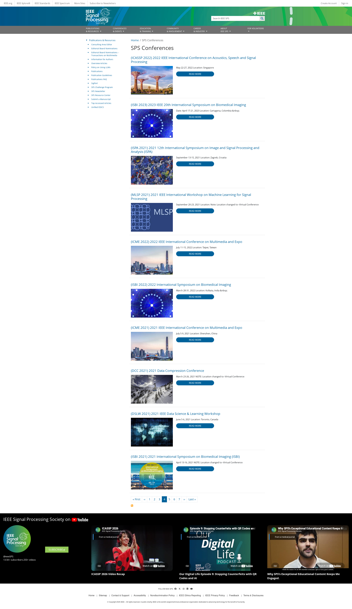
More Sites (79, 3)
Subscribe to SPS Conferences (132, 506)
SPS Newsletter (98, 91)
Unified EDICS (97, 107)
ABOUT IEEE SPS (225, 30)
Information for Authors (102, 59)
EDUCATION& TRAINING (145, 30)
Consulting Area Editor (101, 44)
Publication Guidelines (101, 75)
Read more (195, 73)
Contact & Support (120, 595)
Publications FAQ (99, 79)
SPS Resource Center (100, 95)
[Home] (98, 10)
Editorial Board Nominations (104, 48)
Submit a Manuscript (101, 99)
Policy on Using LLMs (100, 67)
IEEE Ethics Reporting (190, 595)
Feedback (234, 595)
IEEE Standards (42, 3)
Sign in (344, 3)
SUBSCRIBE (56, 549)
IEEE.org (8, 3)
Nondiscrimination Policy (162, 595)
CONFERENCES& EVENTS (120, 30)
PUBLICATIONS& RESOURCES (92, 30)
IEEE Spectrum (62, 3)
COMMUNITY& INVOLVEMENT (175, 30)
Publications (97, 71)
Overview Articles (99, 63)
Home (135, 40)
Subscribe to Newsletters (103, 3)
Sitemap (103, 595)
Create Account (329, 3)
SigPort (94, 83)
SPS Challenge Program (102, 87)
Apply (262, 18)
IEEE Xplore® (23, 3)
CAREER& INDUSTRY (199, 30)
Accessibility (140, 595)
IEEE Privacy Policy (215, 595)
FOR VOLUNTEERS (256, 28)
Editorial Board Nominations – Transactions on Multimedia (105, 54)
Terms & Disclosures (253, 595)
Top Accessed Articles (101, 103)
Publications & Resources (102, 40)
